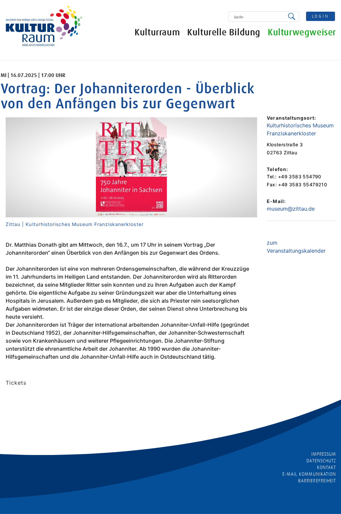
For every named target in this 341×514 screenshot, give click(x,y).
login (320, 16)
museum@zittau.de (291, 208)
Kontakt (326, 467)
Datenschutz (321, 460)
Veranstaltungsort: (291, 118)
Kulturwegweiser (302, 32)
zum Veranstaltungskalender (296, 246)
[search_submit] (293, 16)
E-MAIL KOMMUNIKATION (309, 474)
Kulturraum (157, 32)
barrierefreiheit (317, 480)
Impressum (323, 454)
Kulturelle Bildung (223, 32)
